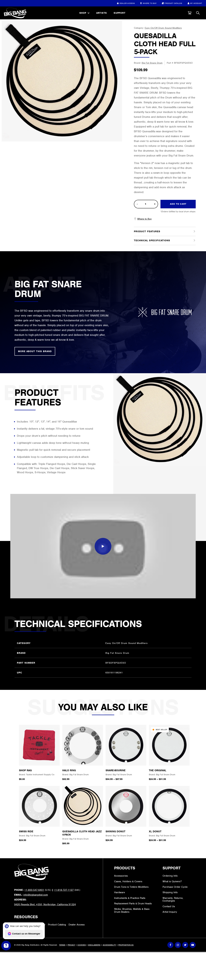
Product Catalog (173, 3)
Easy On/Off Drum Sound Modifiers (163, 27)
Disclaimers (94, 945)
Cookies (81, 945)
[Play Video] (103, 546)
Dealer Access (127, 3)
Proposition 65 (126, 945)
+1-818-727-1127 (64, 890)
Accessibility (109, 945)
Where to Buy (150, 3)
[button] (189, 13)
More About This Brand (35, 351)
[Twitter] (185, 945)
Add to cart (178, 204)
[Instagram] (178, 945)
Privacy (71, 945)
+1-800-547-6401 (34, 890)
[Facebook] (170, 945)
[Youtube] (193, 945)
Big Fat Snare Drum (152, 62)
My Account (196, 3)
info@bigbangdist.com (35, 894)
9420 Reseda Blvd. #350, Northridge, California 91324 (45, 904)
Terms (62, 945)
